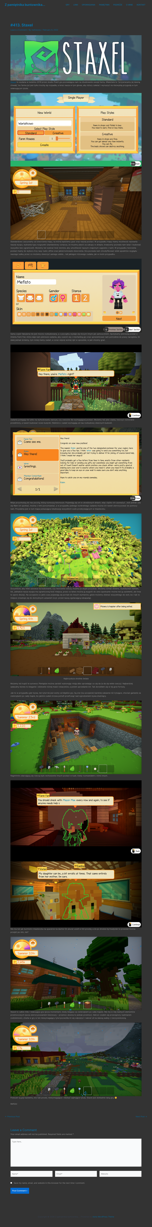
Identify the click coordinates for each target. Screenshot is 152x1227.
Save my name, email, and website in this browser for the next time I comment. (49, 1183)
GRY (68, 5)
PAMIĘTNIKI (104, 5)
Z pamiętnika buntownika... (25, 5)
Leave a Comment (18, 30)
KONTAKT (141, 5)
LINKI (75, 5)
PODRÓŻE (117, 5)
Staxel (13, 82)
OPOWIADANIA (88, 5)
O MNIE (129, 5)
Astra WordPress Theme (103, 1217)
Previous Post (12, 1116)
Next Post (141, 1116)
